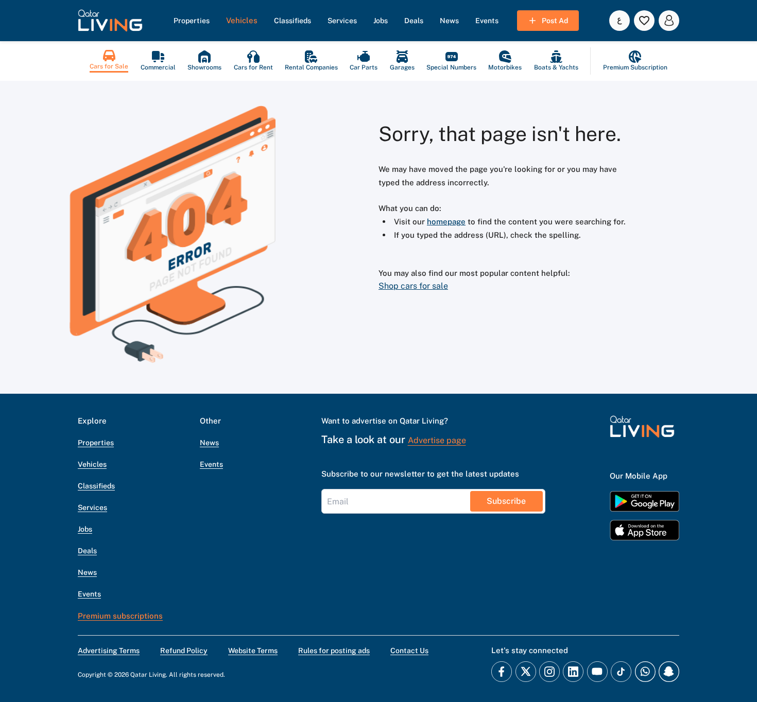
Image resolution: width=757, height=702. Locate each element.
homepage (446, 221)
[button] (110, 20)
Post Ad (555, 20)
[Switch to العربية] (619, 20)
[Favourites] (644, 20)
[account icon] (669, 20)
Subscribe (506, 501)
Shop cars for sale (413, 286)
